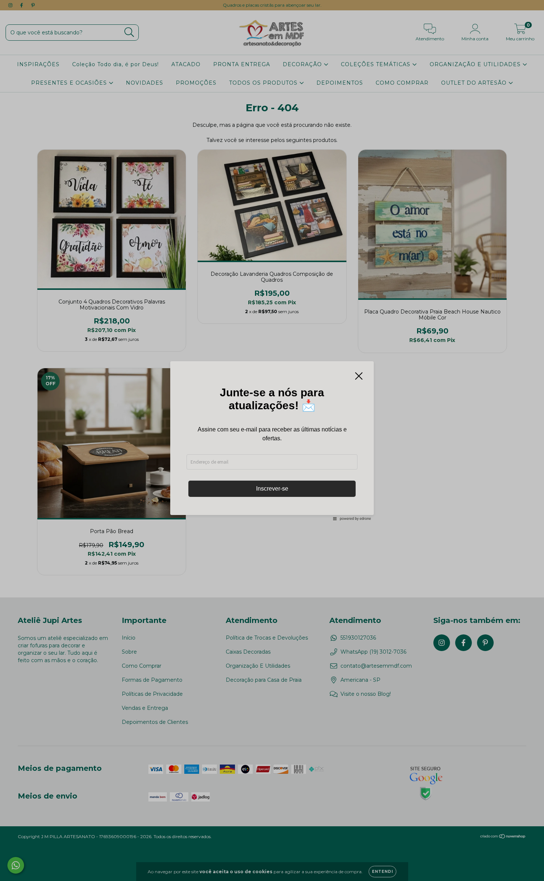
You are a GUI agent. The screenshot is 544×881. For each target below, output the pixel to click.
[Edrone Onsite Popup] (272, 440)
